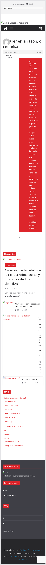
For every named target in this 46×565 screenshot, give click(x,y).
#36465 (39, 52)
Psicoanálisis (10, 401)
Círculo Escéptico (10, 495)
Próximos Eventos (12, 441)
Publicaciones (10, 265)
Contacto (6, 438)
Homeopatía (10, 417)
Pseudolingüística (12, 413)
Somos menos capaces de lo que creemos (40, 336)
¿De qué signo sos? (30, 379)
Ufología (8, 409)
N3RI (5, 490)
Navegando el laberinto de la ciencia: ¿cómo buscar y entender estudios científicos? (23, 276)
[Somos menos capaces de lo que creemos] (20, 344)
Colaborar (7, 434)
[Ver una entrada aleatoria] (40, 28)
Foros (5, 430)
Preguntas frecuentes (14, 445)
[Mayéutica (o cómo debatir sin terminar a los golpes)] (8, 307)
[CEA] (5, 473)
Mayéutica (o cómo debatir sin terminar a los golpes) (27, 305)
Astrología (9, 421)
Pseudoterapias (11, 405)
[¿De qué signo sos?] (11, 381)
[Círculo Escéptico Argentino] (6, 28)
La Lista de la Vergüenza (13, 426)
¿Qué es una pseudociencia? (14, 398)
